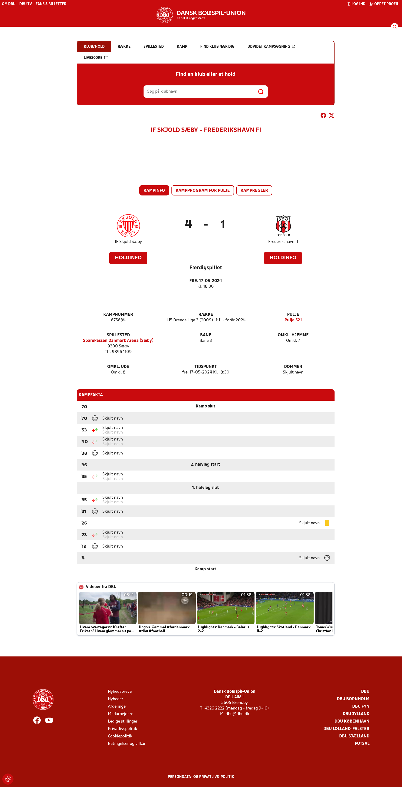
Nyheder (115, 699)
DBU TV (25, 4)
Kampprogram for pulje (203, 191)
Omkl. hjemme (293, 335)
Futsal (362, 744)
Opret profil (386, 4)
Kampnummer (118, 315)
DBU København (352, 721)
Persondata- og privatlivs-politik (201, 777)
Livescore (93, 58)
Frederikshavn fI (283, 242)
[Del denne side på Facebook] (323, 116)
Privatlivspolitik (122, 729)
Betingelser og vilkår (127, 744)
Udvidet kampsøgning (269, 46)
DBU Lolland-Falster (346, 729)
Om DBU (9, 4)
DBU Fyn (360, 707)
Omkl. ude (118, 367)
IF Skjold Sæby (128, 242)
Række (205, 315)
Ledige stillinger (122, 721)
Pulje (293, 315)
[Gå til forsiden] (201, 15)
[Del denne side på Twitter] (331, 116)
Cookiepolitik (120, 736)
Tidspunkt (205, 367)
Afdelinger (117, 707)
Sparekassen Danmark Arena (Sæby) (118, 341)
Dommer (293, 367)
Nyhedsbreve (120, 692)
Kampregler (254, 191)
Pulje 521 (293, 320)
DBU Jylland (356, 714)
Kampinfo (154, 191)
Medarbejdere (120, 714)
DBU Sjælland (354, 736)
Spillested (118, 335)
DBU (365, 692)
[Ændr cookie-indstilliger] (7, 779)
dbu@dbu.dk (237, 714)
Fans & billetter (51, 4)
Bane (205, 335)
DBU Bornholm (353, 699)
